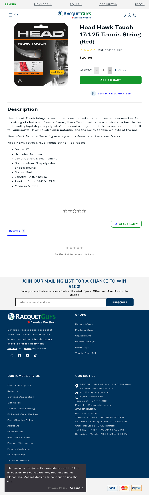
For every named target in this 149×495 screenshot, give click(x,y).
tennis (38, 339)
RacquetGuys (84, 324)
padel (27, 349)
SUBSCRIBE (119, 302)
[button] (11, 21)
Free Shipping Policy (20, 420)
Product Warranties (20, 443)
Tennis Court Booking (21, 409)
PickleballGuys (84, 330)
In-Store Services (18, 438)
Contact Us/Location (20, 397)
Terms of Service (18, 461)
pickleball (23, 344)
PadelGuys (82, 347)
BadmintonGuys (85, 342)
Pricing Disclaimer (18, 449)
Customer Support (19, 385)
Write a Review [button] (128, 223)
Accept (77, 488)
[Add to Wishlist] (64, 29)
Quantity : (86, 70)
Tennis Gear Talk (86, 353)
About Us (13, 426)
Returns (12, 391)
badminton (37, 344)
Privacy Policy (16, 455)
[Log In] (129, 14)
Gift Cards (14, 403)
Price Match (15, 432)
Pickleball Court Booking (22, 414)
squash (12, 349)
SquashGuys (83, 336)
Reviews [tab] (14, 231)
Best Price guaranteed (114, 94)
